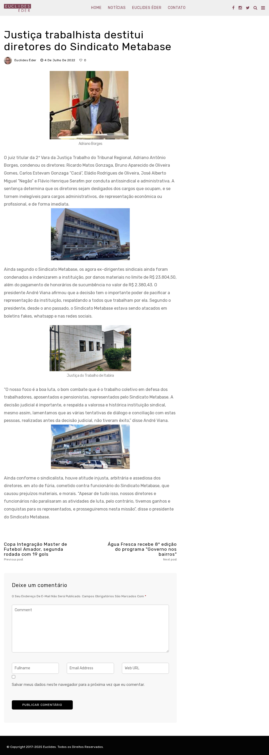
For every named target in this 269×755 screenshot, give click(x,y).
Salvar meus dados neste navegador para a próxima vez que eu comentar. (78, 684)
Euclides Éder (147, 8)
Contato (177, 8)
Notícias (117, 8)
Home (96, 8)
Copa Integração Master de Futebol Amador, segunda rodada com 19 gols (35, 551)
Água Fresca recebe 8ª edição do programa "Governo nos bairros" (142, 551)
